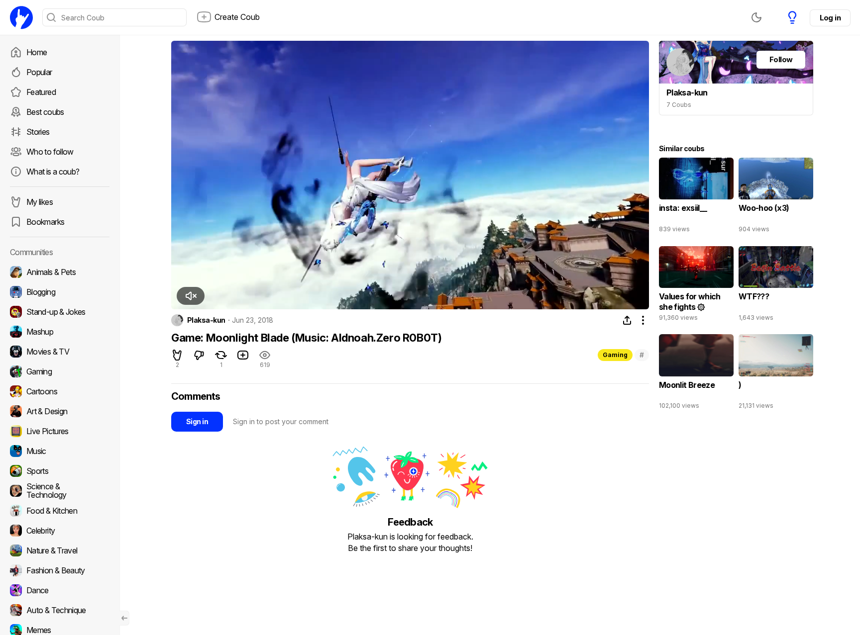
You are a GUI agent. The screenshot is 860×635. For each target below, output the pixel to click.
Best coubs (45, 112)
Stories (38, 132)
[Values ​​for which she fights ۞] (696, 286)
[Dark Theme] (756, 17)
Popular (39, 72)
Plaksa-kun (206, 320)
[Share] (627, 320)
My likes (39, 202)
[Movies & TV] (59, 352)
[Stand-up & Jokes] (59, 312)
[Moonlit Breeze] (696, 374)
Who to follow (50, 152)
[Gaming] (59, 371)
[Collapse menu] (124, 618)
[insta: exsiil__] (696, 197)
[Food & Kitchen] (59, 511)
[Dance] (59, 590)
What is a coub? (52, 172)
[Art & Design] (59, 411)
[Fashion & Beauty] (59, 570)
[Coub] (21, 17)
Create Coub (237, 17)
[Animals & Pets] (59, 272)
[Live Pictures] (59, 431)
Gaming (615, 355)
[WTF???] (776, 286)
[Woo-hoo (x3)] (776, 197)
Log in (830, 17)
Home (36, 52)
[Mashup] (59, 332)
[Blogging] (59, 292)
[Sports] (59, 471)
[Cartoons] (59, 391)
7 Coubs (678, 104)
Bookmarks (45, 222)
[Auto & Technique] (59, 610)
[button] (191, 296)
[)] (776, 374)
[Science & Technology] (59, 491)
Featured (41, 92)
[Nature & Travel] (59, 550)
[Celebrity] (59, 531)
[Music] (59, 451)
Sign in (197, 421)
